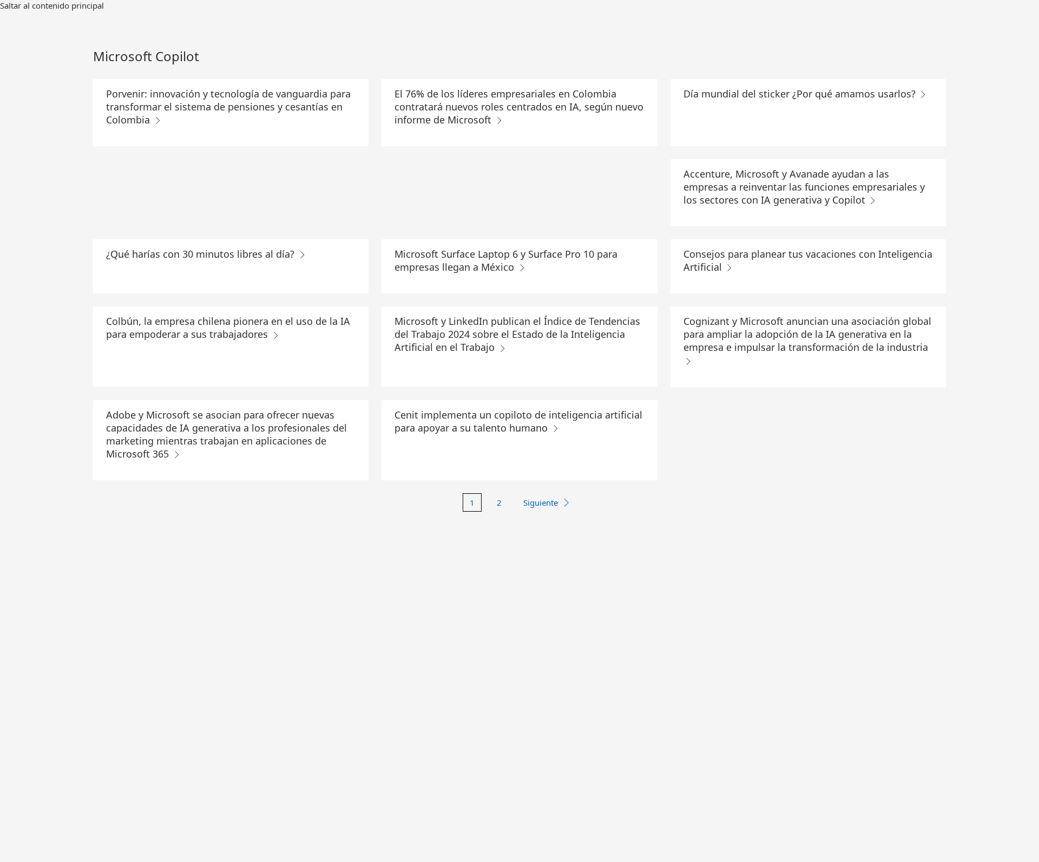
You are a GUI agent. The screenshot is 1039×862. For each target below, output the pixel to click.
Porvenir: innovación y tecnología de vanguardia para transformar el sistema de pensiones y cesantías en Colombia (228, 106)
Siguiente (540, 502)
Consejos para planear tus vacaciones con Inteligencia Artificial (807, 260)
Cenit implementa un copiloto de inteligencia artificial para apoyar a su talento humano (518, 421)
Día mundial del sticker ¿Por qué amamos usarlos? (800, 93)
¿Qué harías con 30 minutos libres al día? (201, 253)
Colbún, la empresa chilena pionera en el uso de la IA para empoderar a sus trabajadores (228, 328)
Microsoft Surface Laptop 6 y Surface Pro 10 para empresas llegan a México (505, 260)
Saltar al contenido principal (52, 5)
